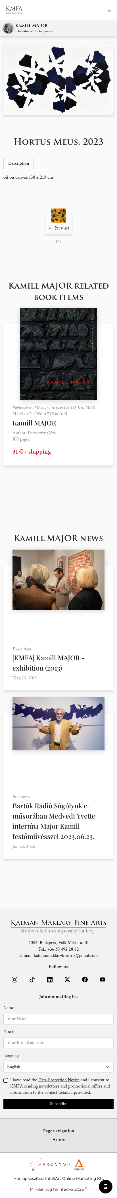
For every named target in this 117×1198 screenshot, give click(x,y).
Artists (59, 1140)
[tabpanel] (58, 177)
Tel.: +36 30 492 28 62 (58, 949)
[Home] (17, 10)
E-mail (9, 1032)
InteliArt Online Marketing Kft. (74, 1178)
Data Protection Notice (59, 1080)
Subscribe (58, 1104)
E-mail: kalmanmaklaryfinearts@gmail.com (58, 956)
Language (11, 1056)
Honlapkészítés (28, 1178)
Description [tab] (18, 163)
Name (8, 1008)
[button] (58, 223)
